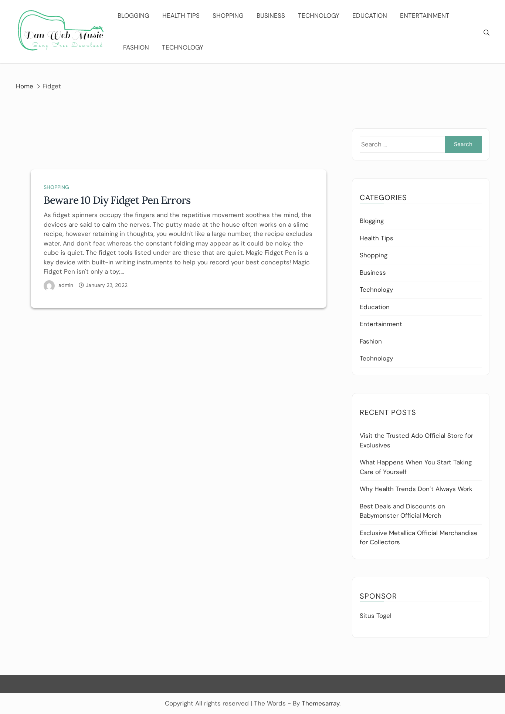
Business (271, 15)
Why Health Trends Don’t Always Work (416, 489)
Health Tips (181, 15)
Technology (318, 15)
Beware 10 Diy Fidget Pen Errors (117, 200)
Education (369, 15)
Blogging (133, 15)
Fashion (136, 47)
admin (65, 285)
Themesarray (320, 703)
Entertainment (425, 15)
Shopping (228, 15)
